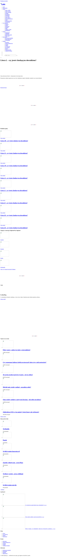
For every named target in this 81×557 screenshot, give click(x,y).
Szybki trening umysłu (9, 485)
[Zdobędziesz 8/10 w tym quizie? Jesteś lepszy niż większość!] (8, 409)
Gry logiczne (5, 23)
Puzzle (4, 31)
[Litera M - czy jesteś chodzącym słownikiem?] (5, 137)
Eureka (6, 25)
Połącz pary (7, 35)
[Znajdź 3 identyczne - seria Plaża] (7, 460)
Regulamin (5, 551)
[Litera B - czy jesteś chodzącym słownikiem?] (5, 211)
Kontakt (4, 552)
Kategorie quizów (8, 20)
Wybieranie (7, 15)
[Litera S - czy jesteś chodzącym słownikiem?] (5, 186)
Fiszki (6, 19)
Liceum (6, 44)
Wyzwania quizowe (9, 18)
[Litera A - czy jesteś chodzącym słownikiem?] (5, 174)
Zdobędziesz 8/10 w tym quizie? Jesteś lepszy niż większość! (21, 412)
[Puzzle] (7, 437)
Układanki (7, 33)
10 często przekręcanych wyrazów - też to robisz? (18, 374)
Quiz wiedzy (2, 138)
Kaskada (6, 27)
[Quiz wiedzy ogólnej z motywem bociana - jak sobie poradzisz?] (8, 397)
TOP (4, 6)
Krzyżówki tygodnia (9, 38)
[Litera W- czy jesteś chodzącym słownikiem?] (5, 162)
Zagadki (6, 13)
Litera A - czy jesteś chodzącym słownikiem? (14, 178)
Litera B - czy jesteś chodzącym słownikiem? (14, 215)
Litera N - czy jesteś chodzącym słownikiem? (14, 153)
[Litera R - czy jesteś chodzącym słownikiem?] (5, 224)
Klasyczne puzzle (8, 34)
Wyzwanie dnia (8, 49)
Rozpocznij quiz (3, 87)
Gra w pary (7, 16)
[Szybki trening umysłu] (7, 482)
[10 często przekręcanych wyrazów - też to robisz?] (8, 372)
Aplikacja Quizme (8, 50)
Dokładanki (7, 32)
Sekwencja (7, 26)
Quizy (4, 9)
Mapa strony (5, 553)
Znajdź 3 (7, 24)
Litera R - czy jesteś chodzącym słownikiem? (14, 228)
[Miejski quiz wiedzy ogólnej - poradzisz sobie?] (8, 384)
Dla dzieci (7, 42)
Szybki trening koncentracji (11, 451)
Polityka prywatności (7, 550)
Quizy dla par (7, 17)
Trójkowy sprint (8, 29)
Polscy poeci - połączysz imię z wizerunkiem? (16, 350)
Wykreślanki (7, 40)
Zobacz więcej (3, 416)
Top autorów (7, 21)
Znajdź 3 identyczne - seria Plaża (13, 462)
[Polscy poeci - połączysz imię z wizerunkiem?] (8, 347)
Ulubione (2, 489)
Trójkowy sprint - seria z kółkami (13, 474)
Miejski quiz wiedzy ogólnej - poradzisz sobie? (17, 387)
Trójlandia (6, 429)
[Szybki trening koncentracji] (7, 448)
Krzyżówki (5, 36)
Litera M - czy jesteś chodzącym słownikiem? (14, 141)
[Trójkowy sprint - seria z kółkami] (7, 471)
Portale (4, 41)
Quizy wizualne (8, 12)
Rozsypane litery (8, 39)
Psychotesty (7, 14)
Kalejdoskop (7, 30)
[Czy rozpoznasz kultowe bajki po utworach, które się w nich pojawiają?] (8, 359)
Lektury (6, 45)
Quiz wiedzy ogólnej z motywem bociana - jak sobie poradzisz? (22, 399)
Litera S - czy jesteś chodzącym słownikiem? (13, 190)
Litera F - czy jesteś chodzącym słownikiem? (14, 203)
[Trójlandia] (7, 426)
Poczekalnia (5, 8)
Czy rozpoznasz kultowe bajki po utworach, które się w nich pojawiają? (24, 362)
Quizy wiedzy (7, 10)
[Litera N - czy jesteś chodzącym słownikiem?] (5, 149)
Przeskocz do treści (4, 0)
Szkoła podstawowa (9, 43)
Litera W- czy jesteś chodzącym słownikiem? (14, 165)
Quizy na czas (7, 11)
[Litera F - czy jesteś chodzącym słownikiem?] (5, 199)
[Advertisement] (40, 82)
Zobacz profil (3, 299)
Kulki (6, 28)
